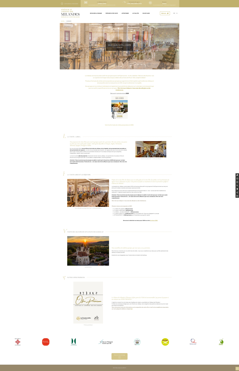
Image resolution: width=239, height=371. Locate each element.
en (177, 13)
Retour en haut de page (119, 355)
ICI (131, 309)
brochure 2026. (154, 220)
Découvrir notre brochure (119, 93)
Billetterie (163, 13)
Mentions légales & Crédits (119, 367)
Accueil (63, 21)
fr (174, 13)
